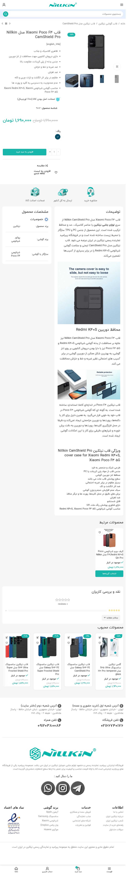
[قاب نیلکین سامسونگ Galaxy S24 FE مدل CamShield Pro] (78, 647)
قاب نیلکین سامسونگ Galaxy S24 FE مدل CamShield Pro (78, 668)
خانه (123, 23)
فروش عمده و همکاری (80, 812)
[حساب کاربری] (4, 5)
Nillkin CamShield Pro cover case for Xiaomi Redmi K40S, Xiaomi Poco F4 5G (89, 455)
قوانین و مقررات (83, 825)
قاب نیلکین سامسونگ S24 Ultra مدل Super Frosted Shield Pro (16, 668)
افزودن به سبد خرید (24, 152)
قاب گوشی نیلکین (107, 23)
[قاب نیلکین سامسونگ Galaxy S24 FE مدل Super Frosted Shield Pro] (47, 647)
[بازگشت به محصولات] (6, 24)
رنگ (58, 131)
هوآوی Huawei (51, 829)
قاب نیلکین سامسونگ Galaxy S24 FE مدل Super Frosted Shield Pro (47, 669)
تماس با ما (118, 812)
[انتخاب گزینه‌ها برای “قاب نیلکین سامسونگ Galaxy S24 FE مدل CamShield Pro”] (68, 637)
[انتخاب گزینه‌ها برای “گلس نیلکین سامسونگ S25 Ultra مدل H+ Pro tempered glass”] (99, 637)
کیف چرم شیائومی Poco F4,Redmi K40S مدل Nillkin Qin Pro (109, 555)
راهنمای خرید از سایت (113, 825)
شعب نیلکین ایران (114, 820)
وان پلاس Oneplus (49, 825)
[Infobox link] (97, 706)
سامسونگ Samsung (48, 816)
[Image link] (63, 753)
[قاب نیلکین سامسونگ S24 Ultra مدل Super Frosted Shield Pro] (16, 647)
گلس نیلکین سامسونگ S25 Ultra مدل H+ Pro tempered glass (109, 669)
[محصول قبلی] (10, 24)
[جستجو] (5, 14)
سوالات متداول (116, 829)
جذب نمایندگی (84, 816)
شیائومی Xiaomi (50, 820)
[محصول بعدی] (2, 24)
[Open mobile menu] (122, 5)
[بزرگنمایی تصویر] (117, 66)
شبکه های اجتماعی (82, 820)
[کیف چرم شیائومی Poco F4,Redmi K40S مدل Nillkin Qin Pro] (109, 538)
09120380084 (49, 725)
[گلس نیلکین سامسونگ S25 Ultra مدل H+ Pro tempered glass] (109, 647)
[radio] (57, 136)
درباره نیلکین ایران (114, 816)
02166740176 (112, 725)
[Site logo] (63, 4)
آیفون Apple (52, 812)
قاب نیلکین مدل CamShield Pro (79, 23)
